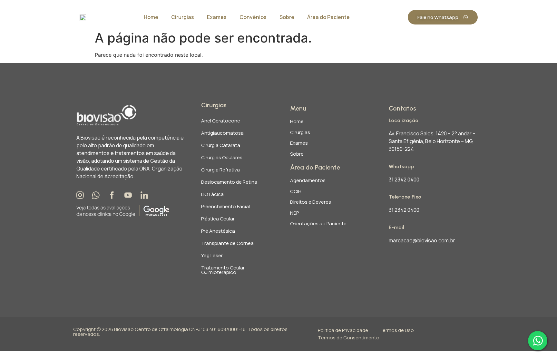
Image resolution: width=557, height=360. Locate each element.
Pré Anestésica (218, 231)
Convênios (253, 17)
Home (151, 17)
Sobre (286, 17)
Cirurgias (182, 17)
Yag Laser (212, 255)
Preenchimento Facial (225, 206)
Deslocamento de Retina (229, 182)
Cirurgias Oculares (221, 157)
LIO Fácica (212, 194)
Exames (217, 17)
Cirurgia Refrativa (220, 169)
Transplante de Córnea (227, 243)
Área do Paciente (328, 17)
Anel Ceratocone (220, 120)
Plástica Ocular (218, 218)
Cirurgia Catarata (220, 145)
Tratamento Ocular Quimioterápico (223, 270)
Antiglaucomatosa (222, 133)
